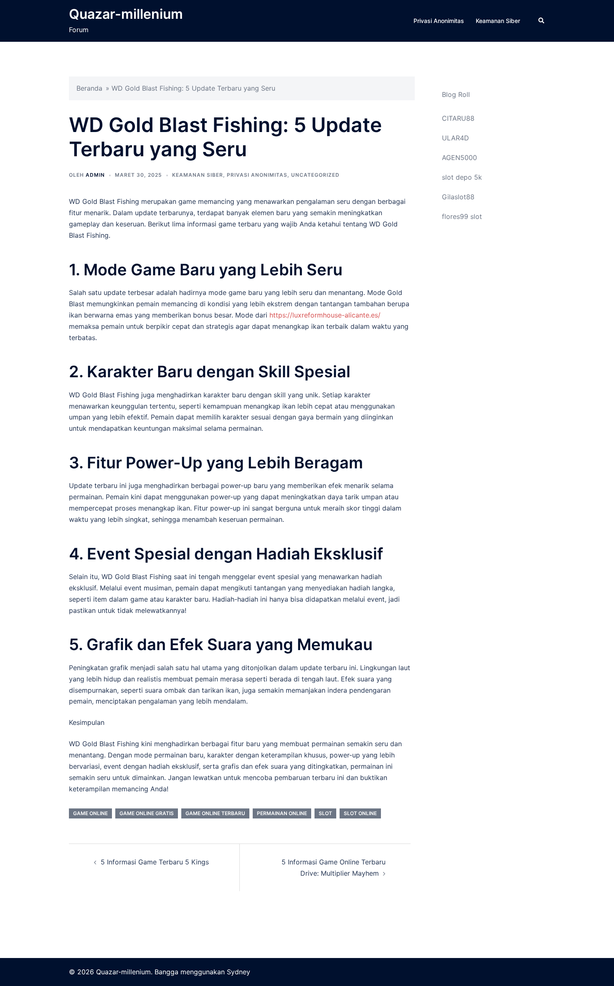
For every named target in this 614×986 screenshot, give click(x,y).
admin (95, 175)
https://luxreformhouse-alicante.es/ (325, 315)
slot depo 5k (462, 177)
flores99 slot (462, 216)
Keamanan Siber (498, 20)
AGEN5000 (459, 157)
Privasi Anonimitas (439, 20)
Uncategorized (315, 175)
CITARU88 (458, 118)
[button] (541, 21)
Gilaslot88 (458, 197)
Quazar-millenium (126, 14)
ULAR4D (455, 138)
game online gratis (146, 813)
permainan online (282, 813)
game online (90, 813)
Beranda (89, 88)
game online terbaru (215, 813)
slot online (360, 813)
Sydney (238, 972)
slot (325, 813)
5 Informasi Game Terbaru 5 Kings (155, 862)
